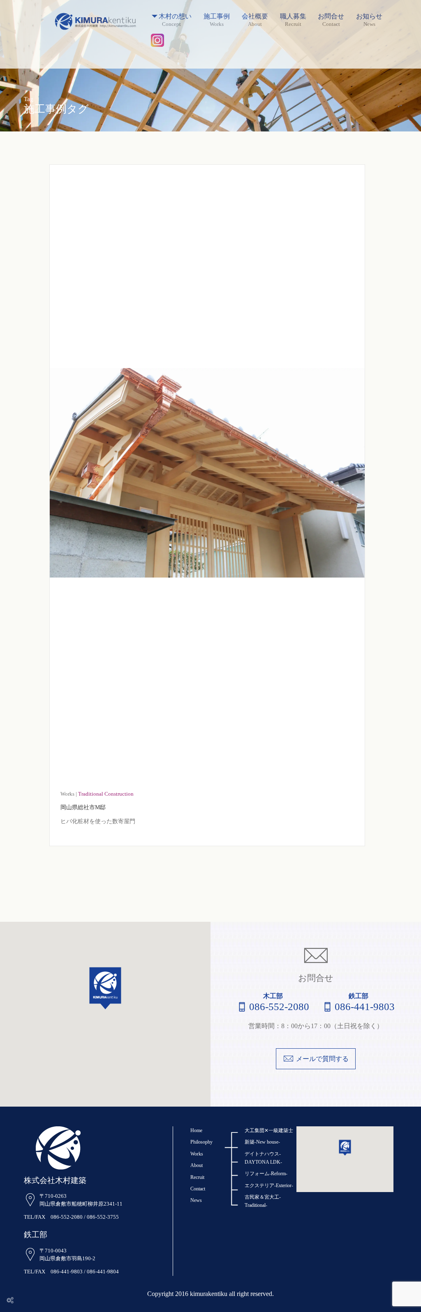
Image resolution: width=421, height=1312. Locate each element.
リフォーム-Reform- (266, 1173)
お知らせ (369, 17)
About (196, 1165)
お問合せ (331, 17)
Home (196, 1130)
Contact (197, 1189)
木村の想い (175, 17)
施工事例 (217, 17)
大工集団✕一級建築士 (269, 1130)
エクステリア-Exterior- (269, 1185)
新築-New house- (262, 1142)
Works (196, 1154)
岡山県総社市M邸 (83, 807)
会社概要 (255, 17)
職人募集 (293, 17)
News (196, 1200)
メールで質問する (322, 1058)
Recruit (197, 1177)
